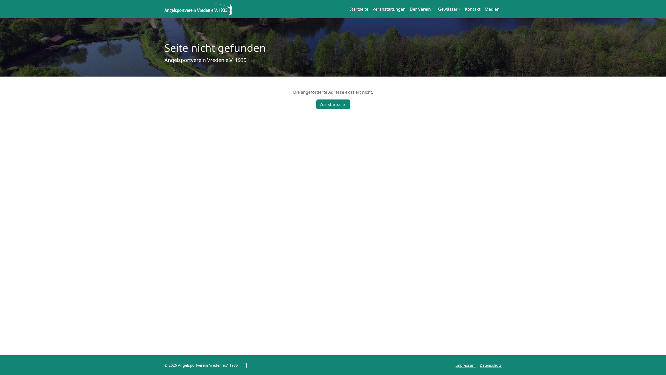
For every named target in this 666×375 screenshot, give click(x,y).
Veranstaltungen (389, 9)
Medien (492, 9)
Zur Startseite (333, 104)
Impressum (466, 365)
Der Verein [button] (420, 9)
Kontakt (473, 9)
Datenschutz (491, 365)
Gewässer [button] (448, 9)
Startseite (358, 9)
